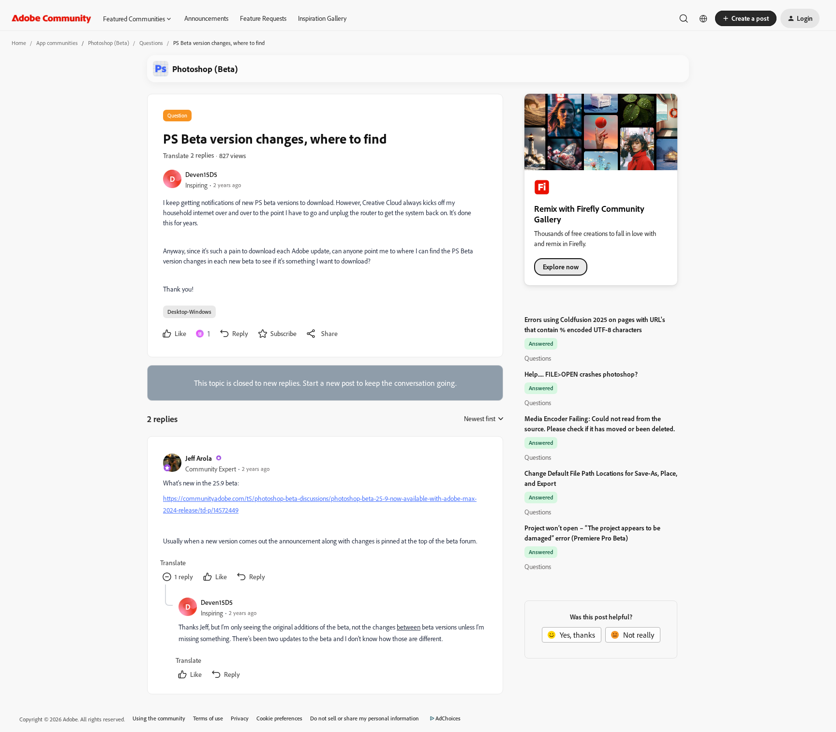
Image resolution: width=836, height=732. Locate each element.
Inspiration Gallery (322, 18)
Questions (151, 42)
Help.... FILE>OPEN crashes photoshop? (581, 374)
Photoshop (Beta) (108, 42)
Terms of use (208, 718)
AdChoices (448, 718)
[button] (745, 18)
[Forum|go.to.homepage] (51, 18)
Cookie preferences (279, 718)
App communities (57, 42)
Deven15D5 (201, 174)
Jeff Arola (198, 458)
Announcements (206, 18)
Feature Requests (263, 18)
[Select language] (703, 18)
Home (19, 42)
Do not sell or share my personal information (364, 718)
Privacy (240, 718)
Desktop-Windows (189, 311)
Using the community (159, 718)
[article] (324, 518)
